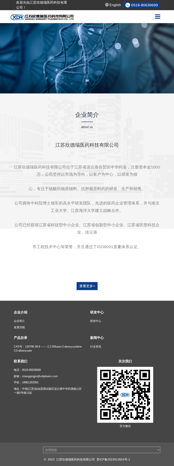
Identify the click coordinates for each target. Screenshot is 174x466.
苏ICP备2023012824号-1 (113, 459)
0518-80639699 (31, 369)
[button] (87, 80)
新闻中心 (97, 337)
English (115, 5)
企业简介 (19, 321)
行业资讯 (95, 346)
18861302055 (30, 382)
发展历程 (19, 327)
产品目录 (20, 337)
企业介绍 (20, 312)
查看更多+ (87, 286)
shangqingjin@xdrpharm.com (40, 376)
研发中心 (97, 312)
